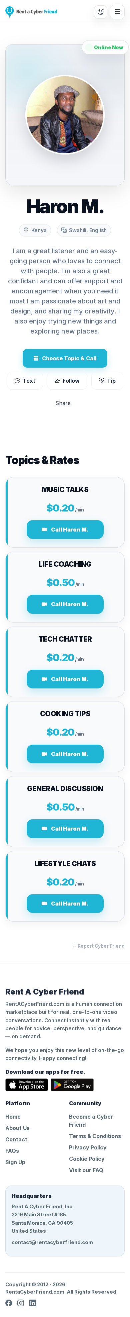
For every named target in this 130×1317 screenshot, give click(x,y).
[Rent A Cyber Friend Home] (31, 12)
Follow (71, 380)
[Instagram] (20, 1303)
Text (29, 380)
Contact (16, 1139)
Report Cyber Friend (101, 946)
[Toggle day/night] (100, 12)
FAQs (12, 1150)
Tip (111, 380)
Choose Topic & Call (69, 358)
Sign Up (15, 1162)
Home (13, 1116)
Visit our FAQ (86, 1170)
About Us (17, 1128)
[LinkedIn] (32, 1303)
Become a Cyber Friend (91, 1120)
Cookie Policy (87, 1158)
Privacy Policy (88, 1147)
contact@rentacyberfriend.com (52, 1242)
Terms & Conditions (95, 1136)
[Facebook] (8, 1303)
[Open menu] (117, 12)
